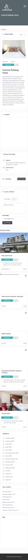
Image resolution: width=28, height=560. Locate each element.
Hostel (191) (8, 473)
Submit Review (7, 222)
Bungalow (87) (9, 476)
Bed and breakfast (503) (11, 459)
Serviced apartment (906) (11, 453)
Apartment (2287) (9, 441)
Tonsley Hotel (6, 413)
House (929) (8, 450)
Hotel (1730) (8, 444)
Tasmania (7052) (6, 491)
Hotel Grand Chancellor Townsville (12, 296)
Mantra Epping (6, 333)
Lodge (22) (8, 479)
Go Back (3, 29)
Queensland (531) (7, 497)
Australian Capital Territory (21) (10, 510)
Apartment (6, 269)
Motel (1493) (8, 447)
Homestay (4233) (9, 438)
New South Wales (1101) (8, 494)
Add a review (21, 178)
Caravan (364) (9, 465)
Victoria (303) (5, 499)
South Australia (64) (7, 505)
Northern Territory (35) (8, 507)
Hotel (13, 61)
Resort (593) (8, 456)
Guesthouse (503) (10, 462)
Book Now (8, 65)
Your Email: (5, 215)
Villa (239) (7, 471)
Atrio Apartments (7, 255)
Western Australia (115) (8, 502)
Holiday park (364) (10, 468)
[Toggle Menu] (25, 6)
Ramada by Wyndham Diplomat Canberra (11, 372)
